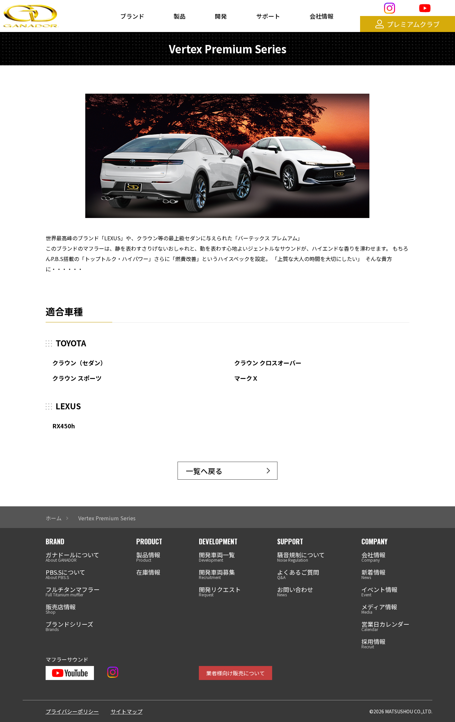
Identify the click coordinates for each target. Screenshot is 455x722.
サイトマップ (127, 711)
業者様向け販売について (235, 673)
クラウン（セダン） (79, 362)
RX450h (63, 425)
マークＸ (246, 378)
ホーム (54, 518)
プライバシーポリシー (72, 711)
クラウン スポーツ (77, 378)
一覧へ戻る (204, 470)
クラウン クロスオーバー (267, 362)
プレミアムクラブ (413, 24)
